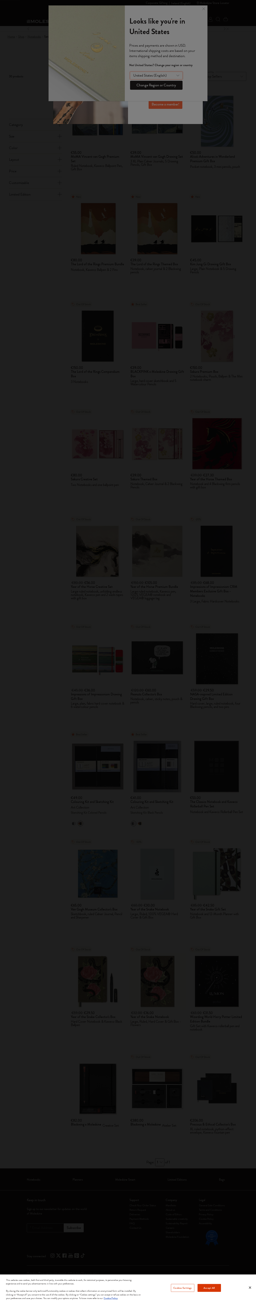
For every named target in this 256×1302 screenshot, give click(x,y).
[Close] (250, 1287)
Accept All (209, 1288)
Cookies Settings (182, 1288)
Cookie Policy (111, 1298)
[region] (128, 1288)
